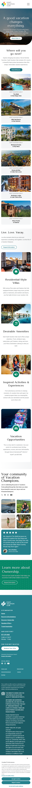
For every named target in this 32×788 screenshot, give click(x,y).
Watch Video (15, 38)
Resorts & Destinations (8, 617)
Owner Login (4, 669)
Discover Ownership (7, 620)
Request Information (9, 247)
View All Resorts (16, 69)
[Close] (27, 758)
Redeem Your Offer (10, 648)
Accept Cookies (16, 779)
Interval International (6, 672)
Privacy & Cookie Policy (8, 775)
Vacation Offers (6, 623)
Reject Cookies (16, 782)
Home (3, 613)
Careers (19, 672)
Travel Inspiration (6, 626)
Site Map (3, 675)
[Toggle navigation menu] (28, 4)
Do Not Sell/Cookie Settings (16, 786)
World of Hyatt (20, 669)
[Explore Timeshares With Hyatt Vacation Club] (8, 6)
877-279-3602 (5, 634)
